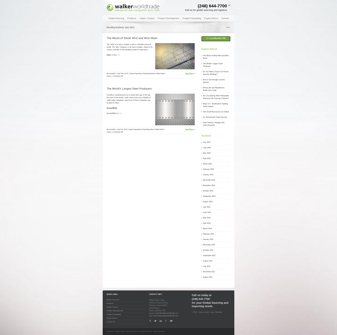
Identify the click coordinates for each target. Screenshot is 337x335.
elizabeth (112, 73)
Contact (225, 18)
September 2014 (209, 196)
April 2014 (207, 223)
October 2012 (208, 250)
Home (228, 27)
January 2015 (208, 175)
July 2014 (206, 207)
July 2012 (206, 266)
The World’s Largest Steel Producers (129, 88)
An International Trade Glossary (215, 117)
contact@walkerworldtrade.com (166, 313)
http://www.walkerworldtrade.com (166, 316)
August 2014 (208, 202)
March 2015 (207, 164)
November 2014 (209, 185)
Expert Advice (211, 18)
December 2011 (209, 272)
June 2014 (207, 212)
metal (109, 47)
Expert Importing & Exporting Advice (142, 73)
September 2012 (209, 255)
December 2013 (209, 245)
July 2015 (206, 142)
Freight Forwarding (191, 18)
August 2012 (208, 261)
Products (131, 18)
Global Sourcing (116, 18)
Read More (189, 73)
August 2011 (207, 277)
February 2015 (208, 169)
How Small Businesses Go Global (216, 112)
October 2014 (208, 191)
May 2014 (206, 218)
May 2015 (206, 153)
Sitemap (218, 312)
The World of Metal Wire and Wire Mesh (132, 38)
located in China (113, 103)
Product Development (168, 18)
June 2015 (207, 148)
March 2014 (207, 229)
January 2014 (208, 239)
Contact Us (111, 322)
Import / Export (147, 18)
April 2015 (207, 158)
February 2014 (208, 234)
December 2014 (209, 180)
